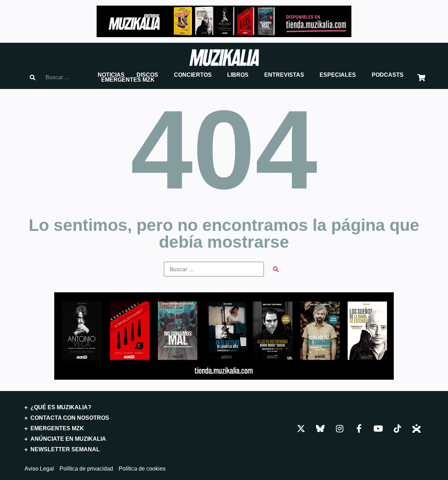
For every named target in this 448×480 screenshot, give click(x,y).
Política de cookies (142, 469)
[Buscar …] (214, 269)
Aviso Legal (39, 469)
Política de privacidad (86, 469)
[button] (111, 75)
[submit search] (275, 269)
